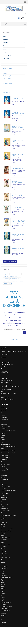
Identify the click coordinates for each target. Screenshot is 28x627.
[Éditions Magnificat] (14, 8)
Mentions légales (7, 75)
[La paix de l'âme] (7, 209)
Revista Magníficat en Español (8, 450)
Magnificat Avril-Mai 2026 (18, 249)
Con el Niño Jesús (5, 537)
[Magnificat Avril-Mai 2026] (7, 250)
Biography (6, 278)
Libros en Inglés (5, 493)
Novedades (6, 92)
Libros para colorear (6, 577)
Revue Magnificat (8, 283)
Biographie (6, 274)
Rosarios (3, 615)
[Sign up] (25, 351)
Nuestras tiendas (7, 83)
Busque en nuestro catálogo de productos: (14, 329)
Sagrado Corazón (5, 544)
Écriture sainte (7, 281)
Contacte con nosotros (7, 364)
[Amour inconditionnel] (7, 183)
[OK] (24, 332)
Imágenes (3, 518)
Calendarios (4, 560)
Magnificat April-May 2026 (18, 235)
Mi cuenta (3, 376)
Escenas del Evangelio (7, 528)
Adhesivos (3, 524)
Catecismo (4, 417)
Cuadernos (4, 553)
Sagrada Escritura (5, 426)
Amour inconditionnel (17, 181)
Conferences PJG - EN (15, 276)
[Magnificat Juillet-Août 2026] (7, 114)
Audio (2, 595)
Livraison (5, 73)
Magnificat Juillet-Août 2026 (18, 112)
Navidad (3, 564)
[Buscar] (25, 14)
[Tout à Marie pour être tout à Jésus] (7, 222)
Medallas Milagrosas (6, 606)
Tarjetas (3, 562)
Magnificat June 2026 (17, 141)
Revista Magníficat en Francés (8, 446)
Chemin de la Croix (18, 168)
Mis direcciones (5, 382)
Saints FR (6, 276)
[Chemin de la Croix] (7, 170)
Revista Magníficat (5, 444)
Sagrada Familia (5, 520)
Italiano (3, 437)
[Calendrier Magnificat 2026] (7, 128)
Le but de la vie (17, 195)
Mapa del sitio (4, 371)
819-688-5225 (5, 397)
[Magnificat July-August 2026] (7, 100)
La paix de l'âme (17, 208)
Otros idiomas (4, 455)
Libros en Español (5, 469)
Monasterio (4, 522)
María (2, 535)
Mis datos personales (6, 385)
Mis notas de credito (6, 380)
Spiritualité (14, 281)
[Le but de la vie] (7, 197)
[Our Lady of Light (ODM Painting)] (7, 236)
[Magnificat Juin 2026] (7, 156)
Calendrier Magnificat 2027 (17, 126)
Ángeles (3, 526)
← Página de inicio (14, 339)
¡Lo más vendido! (5, 360)
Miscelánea (4, 566)
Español (3, 439)
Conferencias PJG (14, 278)
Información (4, 410)
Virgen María (4, 618)
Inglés (2, 442)
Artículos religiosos (6, 602)
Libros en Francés (5, 409)
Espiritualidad (4, 424)
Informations (7, 68)
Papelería (3, 551)
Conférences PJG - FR (16, 274)
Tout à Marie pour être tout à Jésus (18, 221)
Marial (2, 422)
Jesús (2, 542)
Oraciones (3, 428)
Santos (3, 533)
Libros (2, 407)
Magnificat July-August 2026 (17, 98)
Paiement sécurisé (8, 81)
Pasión (3, 415)
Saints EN (21, 281)
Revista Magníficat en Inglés (8, 453)
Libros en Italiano (5, 457)
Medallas (3, 604)
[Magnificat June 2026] (7, 142)
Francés (3, 435)
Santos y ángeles (5, 610)
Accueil (3, 366)
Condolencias (4, 568)
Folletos (3, 433)
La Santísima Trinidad (6, 531)
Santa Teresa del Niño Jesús (8, 430)
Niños (2, 571)
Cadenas (3, 613)
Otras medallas (5, 608)
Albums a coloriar (5, 557)
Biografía (3, 413)
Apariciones (4, 539)
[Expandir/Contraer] (24, 36)
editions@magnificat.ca (8, 399)
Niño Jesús (4, 546)
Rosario (3, 620)
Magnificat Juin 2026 (17, 155)
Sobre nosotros (7, 78)
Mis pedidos (4, 378)
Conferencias (4, 419)
